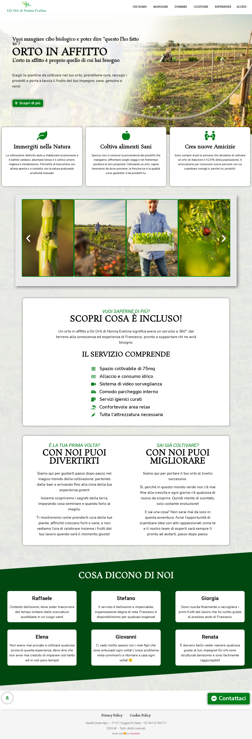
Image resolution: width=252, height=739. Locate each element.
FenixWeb (134, 733)
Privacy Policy (111, 715)
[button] (28, 238)
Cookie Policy (140, 715)
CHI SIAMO (140, 7)
